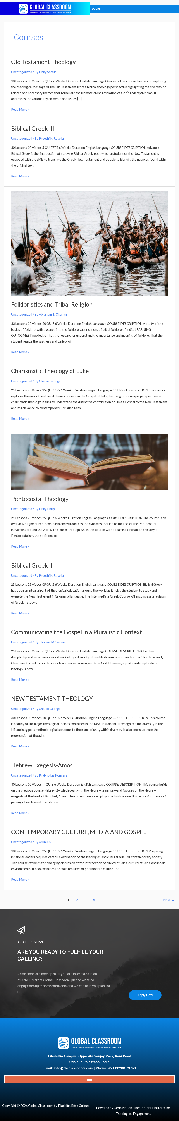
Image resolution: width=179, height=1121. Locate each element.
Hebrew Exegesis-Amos (42, 765)
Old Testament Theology (43, 61)
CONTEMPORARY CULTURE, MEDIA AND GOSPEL (78, 831)
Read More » (20, 109)
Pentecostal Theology (40, 498)
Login (96, 8)
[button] (89, 1079)
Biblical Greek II (31, 565)
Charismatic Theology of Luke (50, 370)
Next (169, 900)
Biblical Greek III (32, 128)
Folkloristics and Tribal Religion (52, 304)
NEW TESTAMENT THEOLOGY (52, 698)
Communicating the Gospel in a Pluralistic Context (76, 631)
